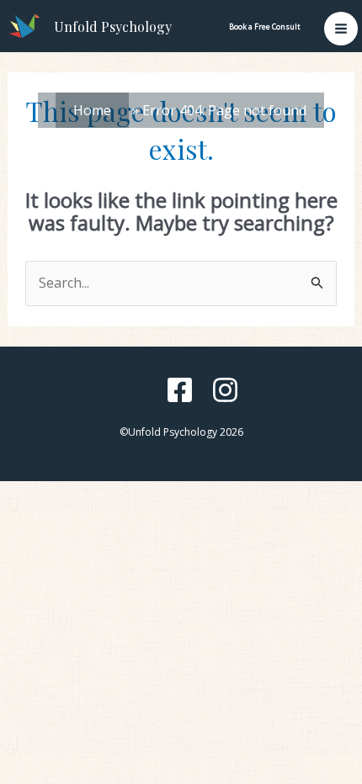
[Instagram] (225, 390)
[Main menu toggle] (341, 28)
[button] (264, 26)
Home (92, 110)
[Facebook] (180, 390)
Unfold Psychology (113, 26)
